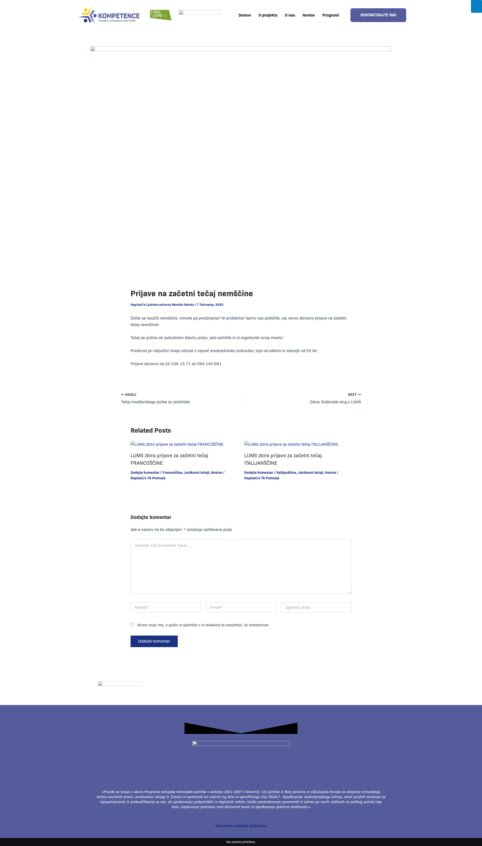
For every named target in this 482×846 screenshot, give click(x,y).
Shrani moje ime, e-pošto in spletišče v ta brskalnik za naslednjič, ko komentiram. (203, 625)
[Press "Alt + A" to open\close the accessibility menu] (476, 6)
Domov (244, 15)
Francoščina (172, 472)
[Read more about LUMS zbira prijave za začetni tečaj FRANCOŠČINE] (177, 444)
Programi (330, 15)
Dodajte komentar (145, 472)
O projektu (268, 15)
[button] (332, 15)
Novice (309, 15)
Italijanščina (286, 472)
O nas (290, 15)
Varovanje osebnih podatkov (241, 825)
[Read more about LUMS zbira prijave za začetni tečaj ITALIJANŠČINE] (291, 444)
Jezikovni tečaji (196, 472)
